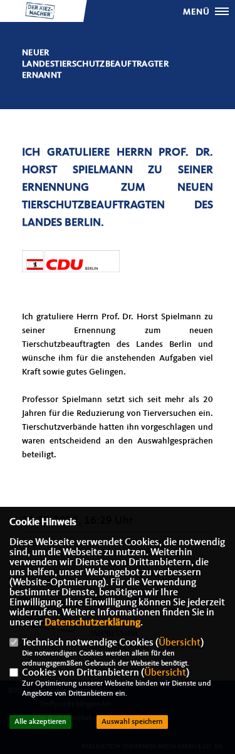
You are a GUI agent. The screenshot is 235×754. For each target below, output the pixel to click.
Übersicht (180, 643)
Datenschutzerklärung (92, 623)
